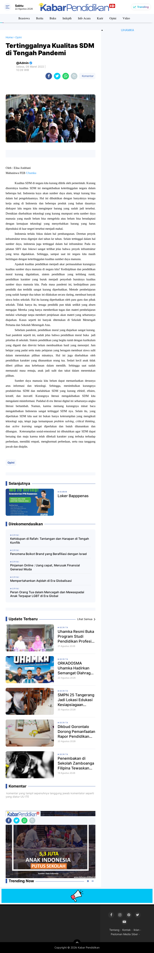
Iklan (136, 929)
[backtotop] (77, 943)
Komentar (87, 76)
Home (9, 37)
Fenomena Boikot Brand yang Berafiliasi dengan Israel (48, 554)
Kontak (126, 929)
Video (126, 18)
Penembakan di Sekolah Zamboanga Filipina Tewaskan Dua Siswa (76, 763)
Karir (100, 18)
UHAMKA (127, 30)
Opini (112, 18)
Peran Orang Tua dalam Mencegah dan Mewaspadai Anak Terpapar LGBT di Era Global (47, 594)
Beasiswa (24, 18)
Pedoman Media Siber (124, 934)
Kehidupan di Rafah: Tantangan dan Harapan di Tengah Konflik (49, 540)
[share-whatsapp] (65, 76)
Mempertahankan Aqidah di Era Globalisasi (41, 581)
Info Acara (84, 18)
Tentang (114, 929)
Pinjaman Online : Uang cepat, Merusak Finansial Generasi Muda (45, 567)
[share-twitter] (57, 76)
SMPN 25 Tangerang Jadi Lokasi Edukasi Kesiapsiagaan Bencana (76, 700)
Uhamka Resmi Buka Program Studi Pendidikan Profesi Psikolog (76, 636)
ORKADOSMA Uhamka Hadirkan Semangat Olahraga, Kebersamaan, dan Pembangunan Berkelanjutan (76, 668)
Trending (143, 6)
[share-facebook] (48, 76)
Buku (53, 18)
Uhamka (31, 173)
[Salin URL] (74, 76)
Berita (39, 18)
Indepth (67, 18)
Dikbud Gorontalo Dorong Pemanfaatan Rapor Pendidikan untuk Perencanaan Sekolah (76, 731)
